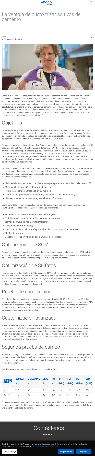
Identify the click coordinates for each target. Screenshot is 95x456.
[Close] (91, 444)
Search (91, 2)
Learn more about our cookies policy (45, 447)
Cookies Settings (10, 452)
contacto (47, 434)
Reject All (83, 452)
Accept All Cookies (66, 452)
